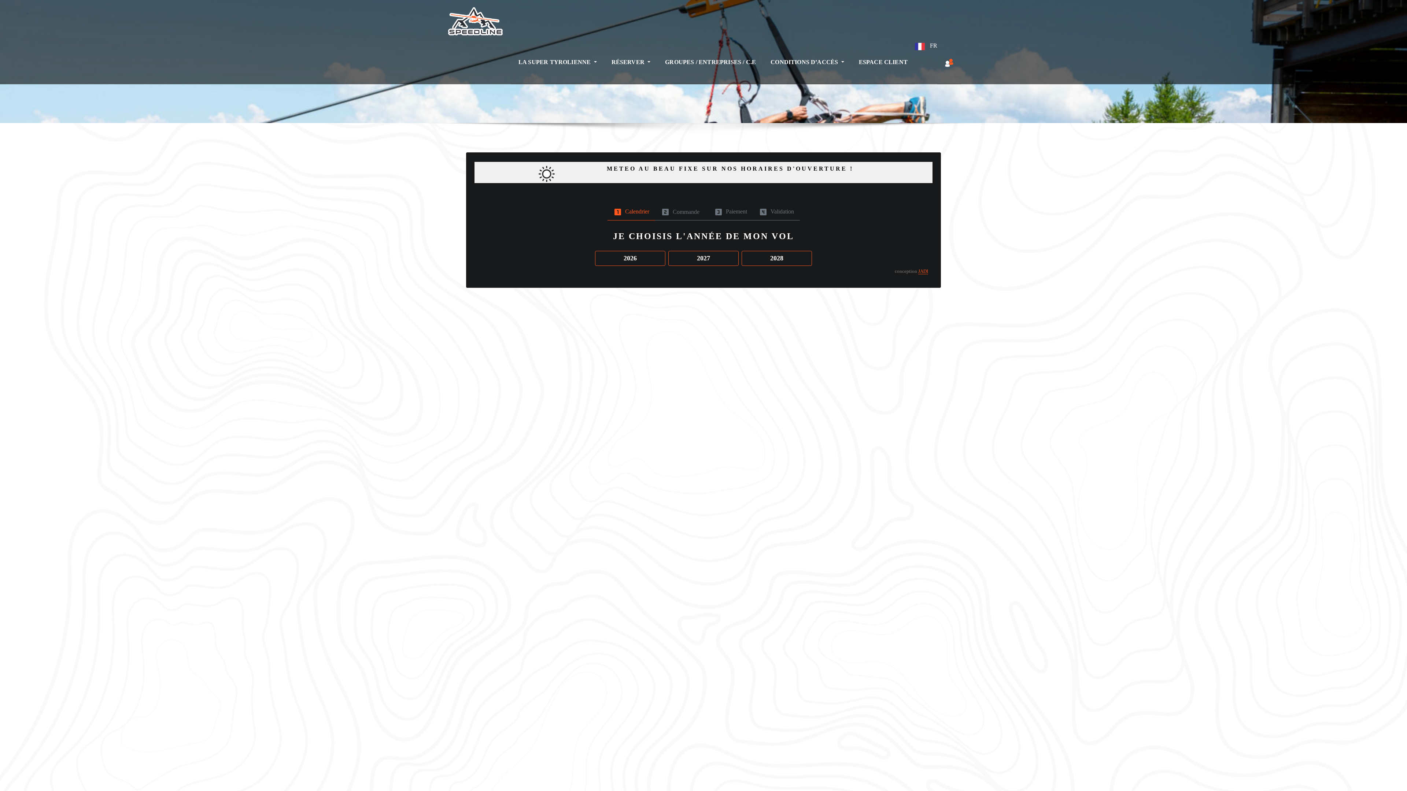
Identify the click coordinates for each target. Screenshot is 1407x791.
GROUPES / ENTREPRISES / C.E (710, 62)
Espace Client (883, 62)
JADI (923, 271)
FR (932, 45)
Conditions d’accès (805, 62)
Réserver (629, 62)
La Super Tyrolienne (555, 62)
